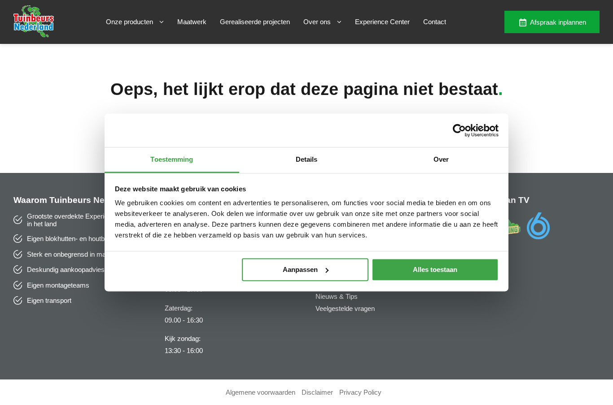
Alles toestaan (435, 269)
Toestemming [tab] (171, 159)
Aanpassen (300, 269)
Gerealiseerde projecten (255, 22)
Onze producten (130, 22)
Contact (434, 22)
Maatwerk (191, 22)
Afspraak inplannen (558, 22)
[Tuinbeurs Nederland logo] (33, 35)
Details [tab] (307, 159)
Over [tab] (441, 159)
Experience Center (382, 22)
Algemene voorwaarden (260, 392)
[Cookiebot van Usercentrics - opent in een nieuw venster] (459, 130)
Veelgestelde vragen (345, 308)
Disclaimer (317, 392)
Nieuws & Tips (336, 296)
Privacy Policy (360, 392)
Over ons (318, 22)
